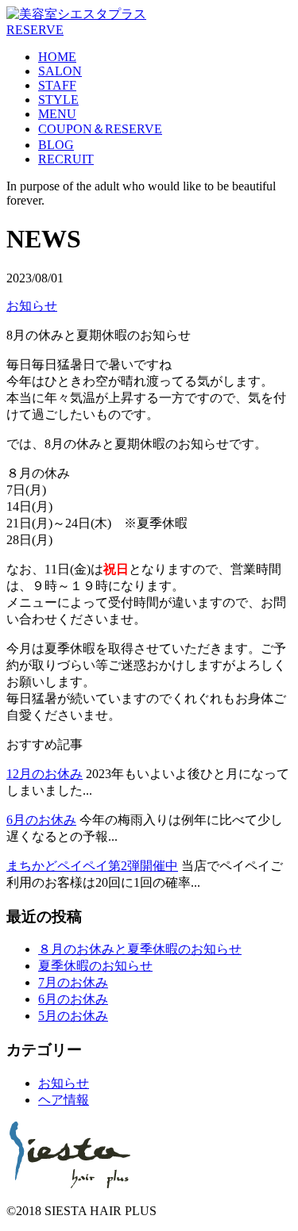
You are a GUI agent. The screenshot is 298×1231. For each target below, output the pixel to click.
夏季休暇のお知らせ (95, 965)
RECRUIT (66, 159)
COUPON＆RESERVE (100, 129)
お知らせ (31, 306)
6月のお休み (41, 819)
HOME (57, 56)
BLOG (56, 144)
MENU (57, 114)
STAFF (57, 85)
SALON (60, 71)
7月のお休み (73, 982)
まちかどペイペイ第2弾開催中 (92, 865)
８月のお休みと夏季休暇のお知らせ (140, 949)
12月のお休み (44, 773)
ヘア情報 (63, 1099)
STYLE (58, 99)
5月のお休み (73, 1015)
